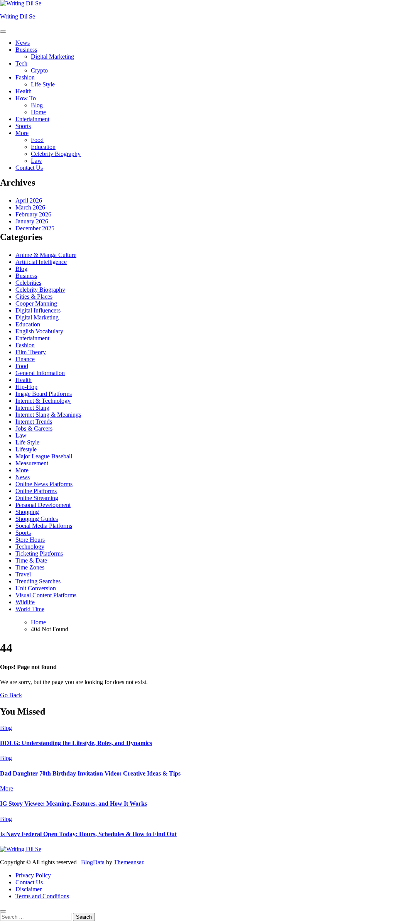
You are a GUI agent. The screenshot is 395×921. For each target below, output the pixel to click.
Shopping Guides (36, 518)
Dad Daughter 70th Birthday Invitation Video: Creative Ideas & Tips (90, 773)
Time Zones (29, 567)
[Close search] (3, 911)
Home (38, 112)
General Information (40, 373)
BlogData (93, 862)
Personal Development (43, 505)
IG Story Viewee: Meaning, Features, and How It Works (73, 803)
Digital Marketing (52, 56)
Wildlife (25, 602)
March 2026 (30, 207)
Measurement (31, 463)
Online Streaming (36, 498)
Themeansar (128, 862)
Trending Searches (38, 581)
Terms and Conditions (42, 896)
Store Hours (30, 539)
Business (26, 49)
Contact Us (29, 167)
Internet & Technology (43, 400)
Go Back (11, 695)
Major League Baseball (43, 456)
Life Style (43, 84)
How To (25, 98)
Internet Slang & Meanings (48, 414)
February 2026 (33, 214)
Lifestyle (26, 449)
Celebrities (28, 282)
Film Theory (30, 352)
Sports (23, 126)
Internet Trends (33, 421)
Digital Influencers (38, 310)
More (22, 133)
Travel (23, 574)
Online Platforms (36, 491)
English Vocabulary (39, 331)
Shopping (27, 512)
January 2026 (31, 221)
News (22, 42)
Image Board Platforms (43, 393)
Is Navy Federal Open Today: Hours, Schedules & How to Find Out (88, 834)
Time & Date (31, 560)
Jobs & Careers (33, 428)
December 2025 (34, 228)
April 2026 (28, 200)
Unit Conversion (35, 588)
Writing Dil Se (17, 16)
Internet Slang (32, 407)
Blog (37, 105)
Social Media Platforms (43, 525)
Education (43, 147)
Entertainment (32, 119)
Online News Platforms (44, 484)
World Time (29, 609)
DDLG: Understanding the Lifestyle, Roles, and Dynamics (76, 743)
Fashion (25, 77)
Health (23, 91)
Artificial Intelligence (41, 262)
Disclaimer (28, 889)
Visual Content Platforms (45, 595)
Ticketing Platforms (39, 553)
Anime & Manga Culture (45, 255)
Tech (21, 63)
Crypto (39, 70)
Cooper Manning (36, 303)
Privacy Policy (33, 875)
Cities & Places (33, 296)
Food (37, 140)
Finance (25, 359)
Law (36, 160)
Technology (29, 546)
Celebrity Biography (56, 153)
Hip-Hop (26, 387)
